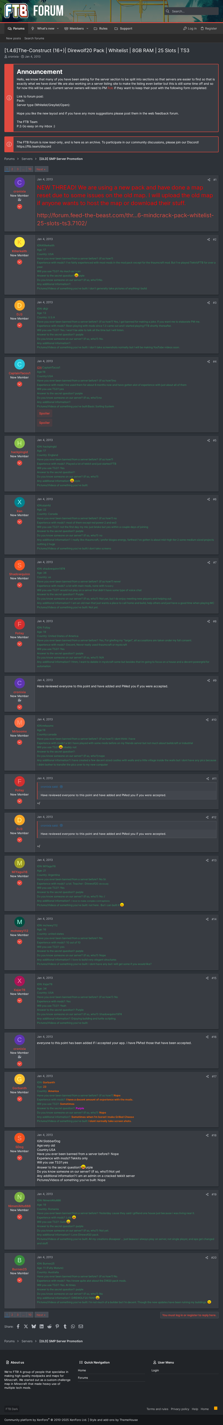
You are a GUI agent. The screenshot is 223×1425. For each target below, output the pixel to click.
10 (29, 169)
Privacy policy (180, 1409)
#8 (214, 621)
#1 (214, 179)
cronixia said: (49, 786)
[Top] (211, 1408)
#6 (214, 499)
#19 (214, 1194)
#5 (214, 440)
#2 (214, 239)
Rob (110, 88)
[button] (58, 28)
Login (155, 1370)
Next (40, 169)
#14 (214, 919)
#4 (214, 361)
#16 (214, 1037)
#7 (214, 562)
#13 (214, 860)
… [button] (23, 169)
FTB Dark (12, 1409)
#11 (214, 778)
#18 (214, 1135)
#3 (214, 302)
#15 (214, 978)
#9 (214, 680)
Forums (83, 1377)
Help (195, 1409)
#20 (213, 1257)
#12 (214, 817)
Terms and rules (157, 1409)
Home (82, 1370)
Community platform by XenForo (45, 1420)
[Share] (209, 180)
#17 (214, 1076)
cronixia (13, 56)
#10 (214, 719)
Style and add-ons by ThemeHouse (114, 1420)
